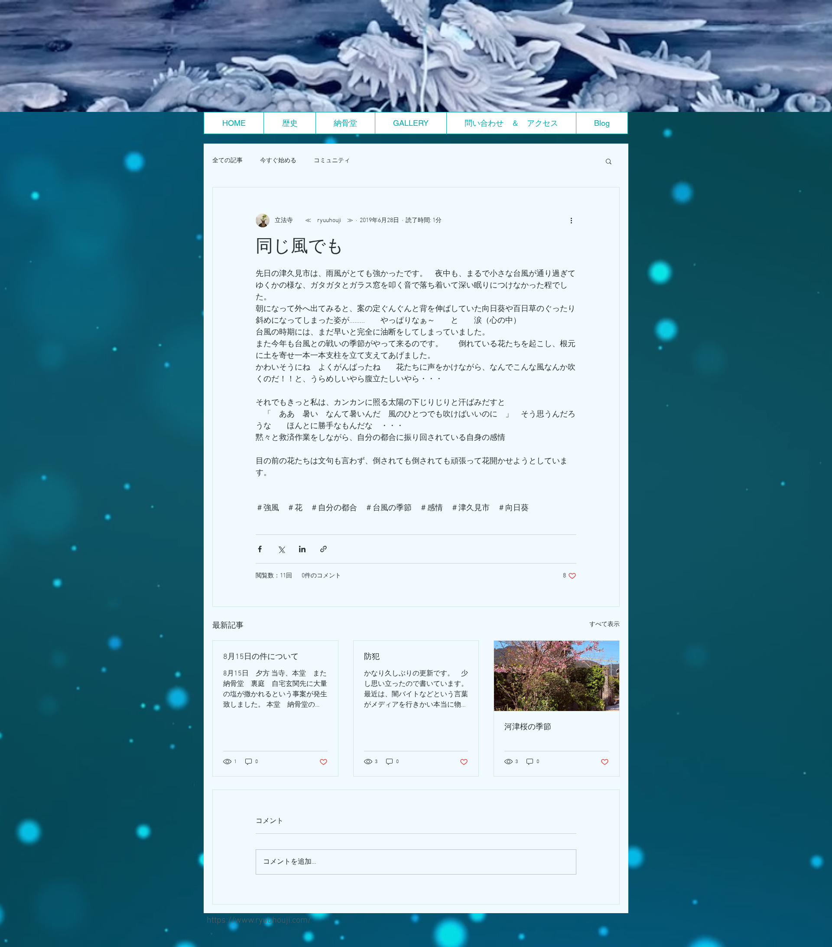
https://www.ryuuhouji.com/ (259, 920)
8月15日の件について (261, 657)
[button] (608, 160)
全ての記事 (227, 160)
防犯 (372, 657)
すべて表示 (604, 624)
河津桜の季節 (527, 727)
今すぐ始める (278, 160)
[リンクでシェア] (323, 549)
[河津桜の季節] (556, 676)
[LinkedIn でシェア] (302, 549)
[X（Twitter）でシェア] (281, 549)
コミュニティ (332, 160)
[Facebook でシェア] (260, 549)
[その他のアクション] (571, 220)
